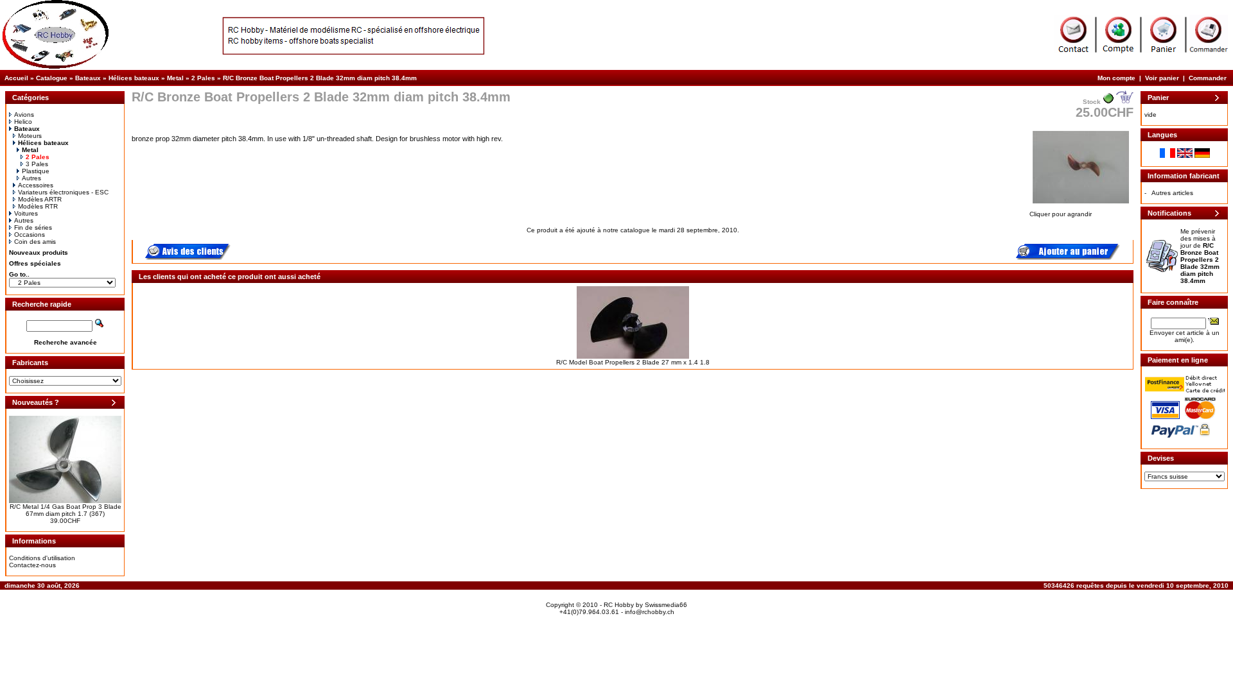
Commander (1208, 77)
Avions (24, 114)
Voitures (26, 213)
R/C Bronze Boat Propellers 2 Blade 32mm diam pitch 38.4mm (320, 77)
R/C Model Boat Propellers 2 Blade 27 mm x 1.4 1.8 (633, 362)
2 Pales (203, 77)
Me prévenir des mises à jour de (1200, 256)
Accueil (16, 77)
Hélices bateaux (134, 77)
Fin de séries (33, 227)
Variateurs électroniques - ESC (63, 192)
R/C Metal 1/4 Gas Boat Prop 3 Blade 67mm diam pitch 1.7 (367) (65, 510)
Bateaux (88, 77)
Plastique (35, 171)
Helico (23, 121)
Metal (175, 77)
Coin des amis (35, 241)
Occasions (29, 234)
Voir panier (1162, 77)
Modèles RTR (38, 206)
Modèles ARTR (40, 199)
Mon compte (1116, 77)
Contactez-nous (32, 565)
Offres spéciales (35, 263)
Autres (31, 178)
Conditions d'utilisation (42, 557)
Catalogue (51, 77)
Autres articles (1172, 192)
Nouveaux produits (38, 252)
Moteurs (30, 135)
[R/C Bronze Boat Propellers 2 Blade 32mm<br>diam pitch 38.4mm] (1080, 204)
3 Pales (37, 163)
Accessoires (35, 185)
